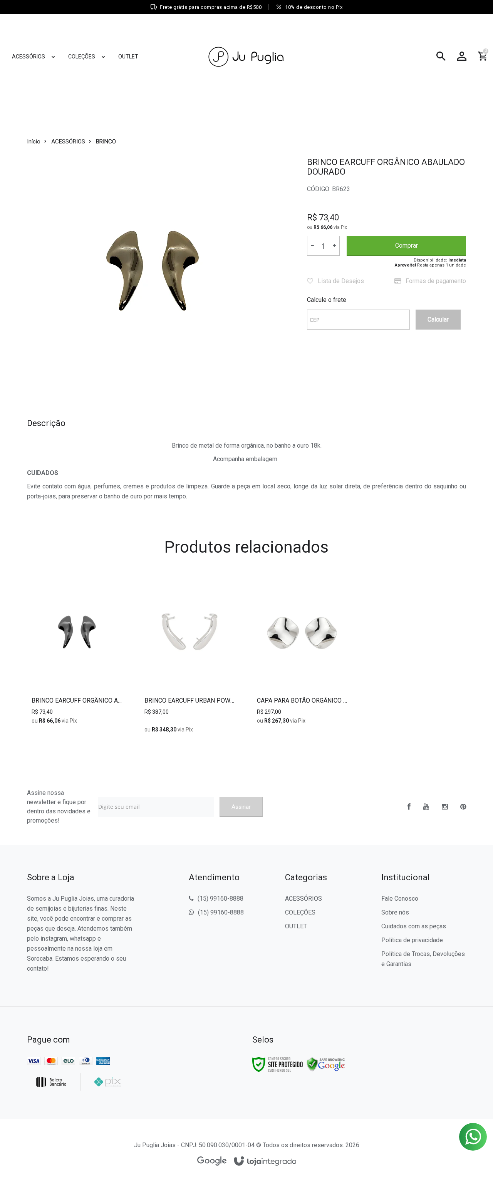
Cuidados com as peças (413, 926)
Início (33, 141)
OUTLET (296, 926)
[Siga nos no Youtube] (426, 807)
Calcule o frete (326, 299)
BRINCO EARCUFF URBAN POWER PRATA (189, 700)
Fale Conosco (399, 898)
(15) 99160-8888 (220, 898)
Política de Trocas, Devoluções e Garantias (423, 959)
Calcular (438, 319)
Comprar (406, 245)
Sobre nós (395, 912)
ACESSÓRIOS (68, 141)
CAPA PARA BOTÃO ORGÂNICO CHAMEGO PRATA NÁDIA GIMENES (302, 700)
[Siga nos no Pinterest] (463, 807)
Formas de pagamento (435, 281)
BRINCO (106, 141)
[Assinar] (241, 807)
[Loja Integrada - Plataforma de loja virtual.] (265, 1161)
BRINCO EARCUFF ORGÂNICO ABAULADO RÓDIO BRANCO (77, 700)
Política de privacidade (412, 940)
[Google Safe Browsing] (326, 1064)
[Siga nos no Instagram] (445, 807)
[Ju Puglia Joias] (246, 56)
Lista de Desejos (340, 281)
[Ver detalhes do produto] (77, 681)
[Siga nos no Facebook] (409, 807)
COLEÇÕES (300, 912)
